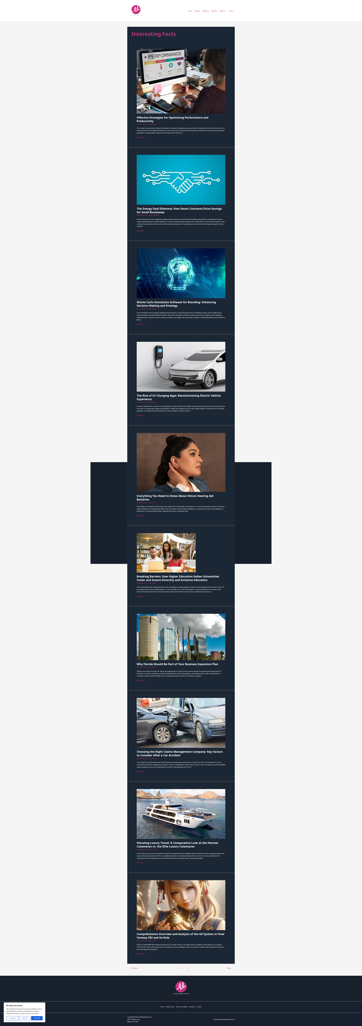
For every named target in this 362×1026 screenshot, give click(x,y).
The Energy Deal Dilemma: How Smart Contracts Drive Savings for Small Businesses (179, 210)
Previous (133, 968)
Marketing (206, 11)
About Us (222, 11)
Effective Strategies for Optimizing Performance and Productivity (172, 119)
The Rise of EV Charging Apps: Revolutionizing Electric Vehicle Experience (179, 397)
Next (229, 968)
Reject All (25, 1018)
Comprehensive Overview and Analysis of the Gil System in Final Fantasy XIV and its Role (180, 935)
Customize (12, 1018)
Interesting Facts (142, 124)
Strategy (197, 11)
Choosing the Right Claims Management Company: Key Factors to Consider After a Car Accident (180, 753)
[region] (24, 1012)
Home (190, 11)
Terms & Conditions (182, 1007)
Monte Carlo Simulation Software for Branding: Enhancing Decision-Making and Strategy (176, 303)
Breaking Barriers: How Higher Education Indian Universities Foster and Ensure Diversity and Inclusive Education (178, 578)
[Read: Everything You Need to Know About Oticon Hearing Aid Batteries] (181, 462)
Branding (214, 11)
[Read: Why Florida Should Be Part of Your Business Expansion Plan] (181, 637)
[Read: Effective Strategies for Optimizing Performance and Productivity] (181, 81)
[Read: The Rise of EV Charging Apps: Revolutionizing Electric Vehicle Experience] (181, 366)
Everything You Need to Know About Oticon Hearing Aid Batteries (175, 497)
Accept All (37, 1018)
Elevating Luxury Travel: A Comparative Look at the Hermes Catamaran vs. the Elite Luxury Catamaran (177, 844)
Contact (230, 11)
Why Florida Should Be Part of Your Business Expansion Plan (177, 664)
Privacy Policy (170, 1007)
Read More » (140, 137)
